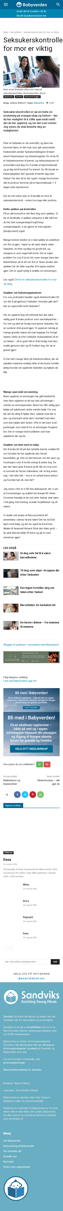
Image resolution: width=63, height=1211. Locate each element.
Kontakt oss (10, 1156)
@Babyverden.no (31, 978)
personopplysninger (14, 1062)
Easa (25, 933)
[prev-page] (5, 948)
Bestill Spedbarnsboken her (32, 15)
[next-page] (11, 948)
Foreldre (19, 96)
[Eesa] (31, 833)
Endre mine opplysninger (16, 1166)
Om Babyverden (12, 1140)
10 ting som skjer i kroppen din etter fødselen (39, 572)
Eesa (7, 860)
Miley (26, 884)
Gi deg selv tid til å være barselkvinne (35, 555)
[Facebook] (17, 794)
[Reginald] (11, 920)
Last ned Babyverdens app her (20, 680)
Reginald (28, 917)
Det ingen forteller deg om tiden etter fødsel (37, 590)
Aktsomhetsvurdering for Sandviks (22, 1069)
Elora (26, 901)
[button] (5, 4)
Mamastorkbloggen (32, 96)
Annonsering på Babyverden (18, 1145)
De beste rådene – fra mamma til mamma (39, 624)
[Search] (58, 4)
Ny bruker (8, 1161)
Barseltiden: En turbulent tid (37, 605)
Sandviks (8, 1016)
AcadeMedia (34, 1027)
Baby (5, 32)
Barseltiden (15, 32)
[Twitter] (25, 794)
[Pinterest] (32, 794)
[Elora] (11, 904)
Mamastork (39, 103)
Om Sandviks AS (12, 1151)
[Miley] (11, 888)
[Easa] (11, 936)
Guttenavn (8, 853)
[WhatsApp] (40, 794)
